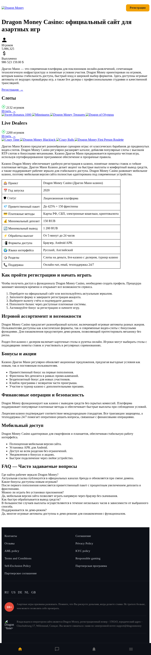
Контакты (11, 536)
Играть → (9, 111)
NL (27, 592)
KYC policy (83, 550)
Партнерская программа (91, 565)
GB (33, 592)
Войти (117, 7)
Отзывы (10, 543)
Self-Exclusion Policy (18, 565)
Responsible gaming (88, 558)
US (13, 592)
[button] (75, 474)
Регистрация (138, 7)
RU (7, 592)
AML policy (12, 550)
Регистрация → (12, 89)
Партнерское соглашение (21, 573)
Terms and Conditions (18, 558)
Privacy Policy (84, 543)
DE (20, 592)
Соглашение (83, 536)
